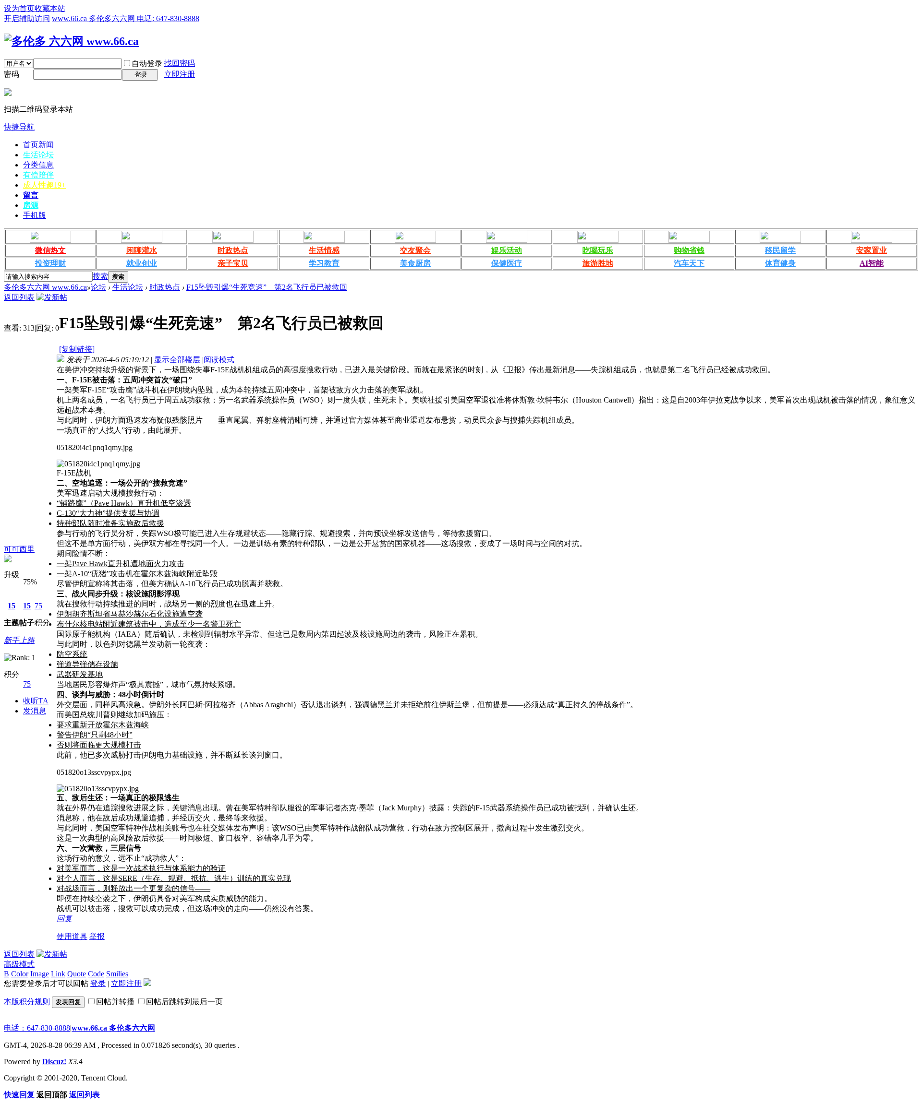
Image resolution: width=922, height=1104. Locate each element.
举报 (97, 936)
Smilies (117, 974)
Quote (76, 974)
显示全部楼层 (177, 360)
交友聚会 (415, 250)
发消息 (34, 711)
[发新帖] (51, 297)
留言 (30, 195)
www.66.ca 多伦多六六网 (113, 1028)
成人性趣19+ (44, 185)
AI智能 (872, 263)
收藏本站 (50, 8)
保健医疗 (506, 263)
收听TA (36, 701)
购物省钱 (689, 250)
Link (58, 974)
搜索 (100, 276)
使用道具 (72, 936)
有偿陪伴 (38, 175)
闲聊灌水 (141, 250)
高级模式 (19, 964)
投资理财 (50, 263)
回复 (64, 918)
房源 (30, 205)
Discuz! (54, 1061)
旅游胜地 (597, 263)
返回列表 (19, 297)
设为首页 (19, 8)
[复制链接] (77, 349)
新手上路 (19, 640)
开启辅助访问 (27, 18)
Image (39, 974)
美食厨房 (415, 263)
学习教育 (324, 263)
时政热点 (233, 250)
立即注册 (179, 74)
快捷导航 (19, 127)
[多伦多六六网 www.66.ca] (71, 41)
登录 (98, 983)
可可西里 (19, 549)
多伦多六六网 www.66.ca (45, 287)
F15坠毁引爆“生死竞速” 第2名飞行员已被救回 (266, 287)
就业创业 (141, 263)
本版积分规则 (27, 1001)
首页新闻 (38, 145)
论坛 (98, 287)
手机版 (34, 215)
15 (11, 606)
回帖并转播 (115, 1001)
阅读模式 (219, 360)
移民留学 (780, 250)
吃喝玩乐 (597, 250)
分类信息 (38, 165)
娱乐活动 (506, 250)
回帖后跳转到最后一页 (184, 1001)
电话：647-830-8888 (37, 1028)
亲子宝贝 (233, 263)
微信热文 (50, 250)
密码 (11, 74)
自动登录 (147, 63)
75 (38, 606)
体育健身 (780, 263)
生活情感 (324, 250)
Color (19, 974)
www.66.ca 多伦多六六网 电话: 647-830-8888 (125, 18)
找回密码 (179, 63)
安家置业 (871, 250)
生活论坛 (38, 155)
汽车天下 (689, 263)
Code (96, 974)
